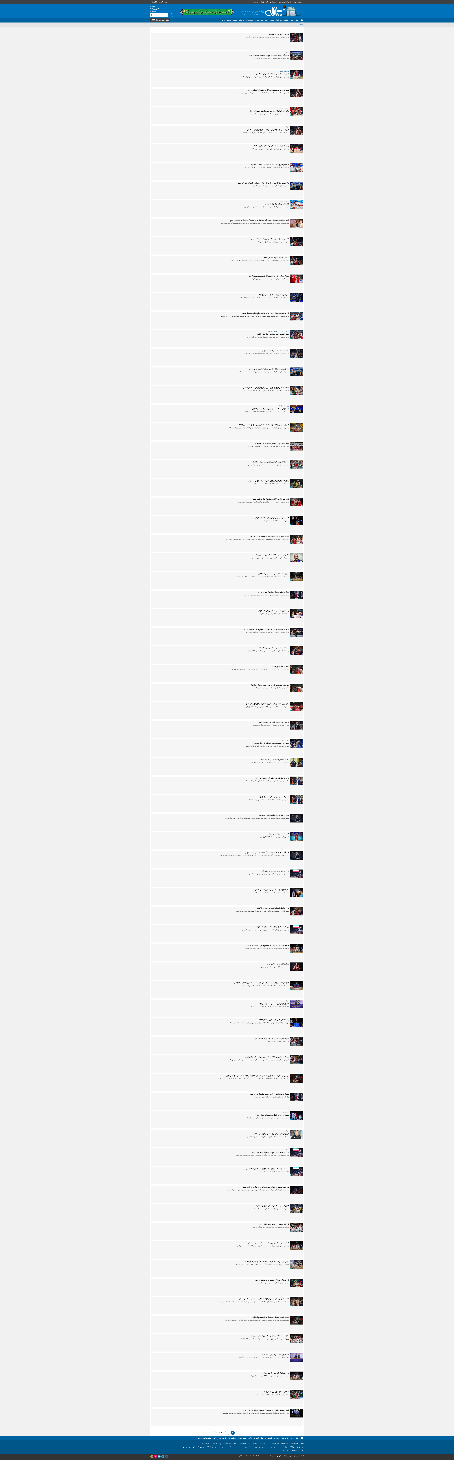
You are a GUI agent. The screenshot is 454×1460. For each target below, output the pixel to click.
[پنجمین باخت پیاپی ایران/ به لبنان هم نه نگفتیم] (296, 74)
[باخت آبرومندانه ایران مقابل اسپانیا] (296, 204)
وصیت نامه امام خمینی (244, 1443)
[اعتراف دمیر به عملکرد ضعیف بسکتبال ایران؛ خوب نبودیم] (296, 371)
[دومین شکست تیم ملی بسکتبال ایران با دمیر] (296, 576)
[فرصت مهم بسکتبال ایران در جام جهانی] (296, 353)
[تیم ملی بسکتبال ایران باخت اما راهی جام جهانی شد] (296, 929)
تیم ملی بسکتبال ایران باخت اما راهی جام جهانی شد (271, 926)
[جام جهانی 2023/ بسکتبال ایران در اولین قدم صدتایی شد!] (296, 409)
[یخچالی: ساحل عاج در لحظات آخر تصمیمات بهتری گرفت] (296, 279)
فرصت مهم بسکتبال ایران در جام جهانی (275, 350)
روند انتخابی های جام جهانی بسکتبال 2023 (274, 1019)
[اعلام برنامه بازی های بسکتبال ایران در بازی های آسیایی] (296, 241)
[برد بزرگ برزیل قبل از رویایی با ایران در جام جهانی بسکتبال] (296, 483)
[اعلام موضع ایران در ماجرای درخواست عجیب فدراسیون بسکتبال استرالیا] (296, 1301)
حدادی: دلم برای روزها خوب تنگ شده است (274, 815)
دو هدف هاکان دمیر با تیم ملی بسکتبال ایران (273, 722)
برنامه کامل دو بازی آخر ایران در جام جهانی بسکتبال (271, 145)
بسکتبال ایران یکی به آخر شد (279, 34)
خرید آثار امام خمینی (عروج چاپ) (261, 1447)
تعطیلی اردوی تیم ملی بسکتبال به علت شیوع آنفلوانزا (270, 1317)
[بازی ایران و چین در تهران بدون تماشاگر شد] (296, 1227)
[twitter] (162, 1456)
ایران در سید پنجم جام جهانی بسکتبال (275, 871)
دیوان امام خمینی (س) (273, 1443)
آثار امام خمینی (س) (285, 2)
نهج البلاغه (219, 1443)
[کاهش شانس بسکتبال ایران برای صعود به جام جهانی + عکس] (296, 1245)
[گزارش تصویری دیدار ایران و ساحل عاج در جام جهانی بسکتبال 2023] (296, 316)
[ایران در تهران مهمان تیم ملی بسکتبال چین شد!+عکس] (296, 1152)
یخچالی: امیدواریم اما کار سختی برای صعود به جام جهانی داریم (267, 1057)
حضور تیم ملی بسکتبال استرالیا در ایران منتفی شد (271, 1205)
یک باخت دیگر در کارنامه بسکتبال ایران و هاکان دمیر (271, 499)
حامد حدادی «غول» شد (280, 666)
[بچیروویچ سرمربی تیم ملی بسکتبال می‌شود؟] (296, 1004)
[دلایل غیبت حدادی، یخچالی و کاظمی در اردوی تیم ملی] (296, 1338)
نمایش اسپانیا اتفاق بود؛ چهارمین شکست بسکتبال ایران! (269, 111)
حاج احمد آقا (263, 1443)
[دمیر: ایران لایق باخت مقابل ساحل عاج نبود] (296, 297)
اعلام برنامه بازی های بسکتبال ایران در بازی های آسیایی (270, 238)
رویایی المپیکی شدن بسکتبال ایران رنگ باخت (273, 334)
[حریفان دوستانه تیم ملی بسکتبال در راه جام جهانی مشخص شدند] (296, 632)
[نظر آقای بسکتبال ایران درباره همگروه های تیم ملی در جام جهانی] (296, 855)
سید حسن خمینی (227, 1443)
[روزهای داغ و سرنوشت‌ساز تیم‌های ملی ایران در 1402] (296, 743)
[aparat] (155, 1456)
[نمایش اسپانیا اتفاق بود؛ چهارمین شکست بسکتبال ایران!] (296, 111)
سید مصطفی (255, 1443)
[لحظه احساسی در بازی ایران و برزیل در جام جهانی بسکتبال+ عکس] (296, 390)
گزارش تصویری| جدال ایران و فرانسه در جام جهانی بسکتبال (268, 129)
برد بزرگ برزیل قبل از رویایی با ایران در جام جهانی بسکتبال (268, 480)
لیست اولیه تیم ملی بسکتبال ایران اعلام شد (274, 647)
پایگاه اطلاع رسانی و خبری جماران (277, 1456)
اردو (166, 2)
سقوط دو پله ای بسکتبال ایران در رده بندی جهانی (272, 889)
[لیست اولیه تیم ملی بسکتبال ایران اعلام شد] (296, 650)
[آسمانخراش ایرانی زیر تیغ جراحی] (296, 966)
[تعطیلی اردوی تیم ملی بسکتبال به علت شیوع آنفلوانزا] (296, 1320)
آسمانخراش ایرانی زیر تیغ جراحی (277, 964)
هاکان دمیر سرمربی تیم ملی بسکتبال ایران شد (273, 796)
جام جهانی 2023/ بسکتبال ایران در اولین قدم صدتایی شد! (269, 408)
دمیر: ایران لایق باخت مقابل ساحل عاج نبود (274, 294)
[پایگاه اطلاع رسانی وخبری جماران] (262, 12)
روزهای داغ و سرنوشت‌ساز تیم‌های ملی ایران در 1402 (271, 743)
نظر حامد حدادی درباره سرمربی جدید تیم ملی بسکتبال (270, 685)
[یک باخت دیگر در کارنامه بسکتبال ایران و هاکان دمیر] (296, 502)
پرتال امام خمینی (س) (289, 1447)
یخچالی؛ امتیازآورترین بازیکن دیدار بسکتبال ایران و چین (269, 1094)
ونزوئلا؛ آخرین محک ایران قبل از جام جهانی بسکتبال (271, 462)
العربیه (161, 2)
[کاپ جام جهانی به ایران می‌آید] (296, 836)
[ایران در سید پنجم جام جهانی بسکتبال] (296, 874)
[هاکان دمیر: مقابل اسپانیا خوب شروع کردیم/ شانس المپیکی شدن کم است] (296, 186)
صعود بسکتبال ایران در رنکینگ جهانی (276, 1373)
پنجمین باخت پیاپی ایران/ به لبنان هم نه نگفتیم (272, 73)
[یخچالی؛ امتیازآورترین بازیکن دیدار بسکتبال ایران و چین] (296, 1097)
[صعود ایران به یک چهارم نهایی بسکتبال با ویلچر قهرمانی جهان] (296, 706)
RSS (302, 1450)
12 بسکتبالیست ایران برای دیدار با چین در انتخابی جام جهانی (267, 1168)
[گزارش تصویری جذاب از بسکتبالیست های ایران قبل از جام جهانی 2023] (296, 427)
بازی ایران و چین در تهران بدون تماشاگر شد (274, 1224)
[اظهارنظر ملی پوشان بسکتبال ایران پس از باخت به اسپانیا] (296, 167)
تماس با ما (285, 1450)
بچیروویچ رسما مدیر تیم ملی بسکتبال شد (275, 1354)
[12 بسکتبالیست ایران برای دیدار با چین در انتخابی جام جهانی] (296, 1171)
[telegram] (159, 1456)
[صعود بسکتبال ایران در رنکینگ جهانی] (296, 1376)
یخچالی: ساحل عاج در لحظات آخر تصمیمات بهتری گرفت (269, 276)
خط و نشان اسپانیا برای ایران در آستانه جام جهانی (272, 517)
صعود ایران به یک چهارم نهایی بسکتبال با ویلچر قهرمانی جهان (267, 703)
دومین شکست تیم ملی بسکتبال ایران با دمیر (273, 573)
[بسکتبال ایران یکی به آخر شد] (296, 37)
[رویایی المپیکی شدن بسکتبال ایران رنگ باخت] (296, 334)
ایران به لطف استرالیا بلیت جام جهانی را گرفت (273, 908)
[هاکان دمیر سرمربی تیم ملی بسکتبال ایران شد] (296, 799)
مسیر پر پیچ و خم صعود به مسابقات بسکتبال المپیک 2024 (268, 90)
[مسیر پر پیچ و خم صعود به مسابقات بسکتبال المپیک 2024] (296, 93)
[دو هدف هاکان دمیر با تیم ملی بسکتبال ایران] (296, 725)
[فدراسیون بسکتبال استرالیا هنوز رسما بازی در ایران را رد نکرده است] (296, 1190)
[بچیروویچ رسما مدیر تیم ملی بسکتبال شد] (296, 1357)
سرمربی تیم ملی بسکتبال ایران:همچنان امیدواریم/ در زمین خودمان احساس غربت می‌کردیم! (257, 1075)
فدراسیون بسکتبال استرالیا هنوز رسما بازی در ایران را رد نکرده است (266, 1187)
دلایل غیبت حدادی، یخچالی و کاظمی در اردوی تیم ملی (270, 1335)
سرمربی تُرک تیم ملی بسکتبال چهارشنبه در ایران (272, 778)
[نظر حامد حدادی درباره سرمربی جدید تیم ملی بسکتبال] (296, 688)
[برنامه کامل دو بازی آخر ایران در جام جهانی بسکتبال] (296, 148)
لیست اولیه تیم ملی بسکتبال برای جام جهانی (273, 610)
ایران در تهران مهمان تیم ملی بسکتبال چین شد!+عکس (270, 1152)
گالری (235, 1443)
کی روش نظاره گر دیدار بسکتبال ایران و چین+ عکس (271, 1133)
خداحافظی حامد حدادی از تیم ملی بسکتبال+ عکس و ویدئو (269, 55)
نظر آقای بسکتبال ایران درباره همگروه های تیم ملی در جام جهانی (267, 852)
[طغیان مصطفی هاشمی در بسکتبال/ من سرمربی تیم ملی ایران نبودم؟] (296, 1413)
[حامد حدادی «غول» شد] (296, 669)
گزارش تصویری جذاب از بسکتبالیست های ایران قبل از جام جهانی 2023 (264, 424)
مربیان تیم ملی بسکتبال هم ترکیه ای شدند (274, 759)
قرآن (214, 1443)
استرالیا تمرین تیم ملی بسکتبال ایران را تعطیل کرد (271, 1038)
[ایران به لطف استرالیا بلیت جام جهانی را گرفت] (296, 911)
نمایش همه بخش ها (162, 20)
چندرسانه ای (298, 2)
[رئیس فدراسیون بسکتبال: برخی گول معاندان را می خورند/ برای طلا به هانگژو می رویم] (296, 223)
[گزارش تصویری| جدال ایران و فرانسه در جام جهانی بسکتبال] (296, 130)
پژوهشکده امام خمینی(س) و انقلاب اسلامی (203, 1447)
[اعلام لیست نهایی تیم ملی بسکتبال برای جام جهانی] (296, 446)
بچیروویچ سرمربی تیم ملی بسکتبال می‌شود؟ (273, 1003)
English (154, 2)
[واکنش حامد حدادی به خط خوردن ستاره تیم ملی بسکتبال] (296, 539)
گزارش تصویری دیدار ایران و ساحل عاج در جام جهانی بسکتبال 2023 (265, 313)
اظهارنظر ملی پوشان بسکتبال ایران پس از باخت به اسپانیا (269, 164)
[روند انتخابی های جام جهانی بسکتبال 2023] (296, 1022)
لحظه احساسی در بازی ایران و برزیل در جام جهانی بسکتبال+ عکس (266, 387)
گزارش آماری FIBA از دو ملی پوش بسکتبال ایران (272, 1280)
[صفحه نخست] (302, 20)
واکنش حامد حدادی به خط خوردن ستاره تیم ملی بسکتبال (269, 536)
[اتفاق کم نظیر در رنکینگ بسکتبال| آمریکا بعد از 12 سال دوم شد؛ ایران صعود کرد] (296, 985)
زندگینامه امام (284, 1443)
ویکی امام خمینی (187, 1447)
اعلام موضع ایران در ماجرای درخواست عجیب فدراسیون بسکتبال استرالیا (264, 1298)
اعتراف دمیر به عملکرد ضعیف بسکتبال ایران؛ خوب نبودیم (269, 369)
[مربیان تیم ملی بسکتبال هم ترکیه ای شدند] (296, 762)
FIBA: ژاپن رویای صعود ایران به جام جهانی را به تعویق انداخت (267, 945)
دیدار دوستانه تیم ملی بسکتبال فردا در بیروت (273, 592)
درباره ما (294, 1450)
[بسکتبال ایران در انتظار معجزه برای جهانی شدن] (296, 1115)
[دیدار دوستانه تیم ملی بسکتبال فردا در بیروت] (296, 595)
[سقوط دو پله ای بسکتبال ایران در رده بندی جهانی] (296, 892)
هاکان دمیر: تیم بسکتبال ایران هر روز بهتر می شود (271, 555)
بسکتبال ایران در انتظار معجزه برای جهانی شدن (272, 1115)
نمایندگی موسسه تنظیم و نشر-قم (243, 1447)
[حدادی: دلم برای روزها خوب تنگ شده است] (296, 818)
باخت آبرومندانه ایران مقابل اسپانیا (277, 204)
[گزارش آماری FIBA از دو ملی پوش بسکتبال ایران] (296, 1283)
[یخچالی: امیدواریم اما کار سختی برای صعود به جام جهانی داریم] (296, 1059)
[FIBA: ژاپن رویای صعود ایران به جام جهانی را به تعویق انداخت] (296, 948)
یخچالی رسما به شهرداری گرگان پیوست (275, 1391)
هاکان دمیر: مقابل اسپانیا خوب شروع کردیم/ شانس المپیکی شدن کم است (263, 183)
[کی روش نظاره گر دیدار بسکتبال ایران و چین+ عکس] (296, 1134)
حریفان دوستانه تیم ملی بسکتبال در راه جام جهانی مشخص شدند (266, 629)
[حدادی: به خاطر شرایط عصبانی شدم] (296, 260)
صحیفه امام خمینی (294, 1443)
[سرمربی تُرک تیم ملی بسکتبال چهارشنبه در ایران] (296, 781)
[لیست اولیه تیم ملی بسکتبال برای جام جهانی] (296, 613)
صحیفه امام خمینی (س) (268, 2)
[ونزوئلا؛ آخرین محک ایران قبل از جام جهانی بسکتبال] (296, 464)
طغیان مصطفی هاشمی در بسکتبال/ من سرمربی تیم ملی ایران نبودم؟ (265, 1410)
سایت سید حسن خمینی (276, 1447)
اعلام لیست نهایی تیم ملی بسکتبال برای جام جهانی (271, 443)
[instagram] (151, 1456)
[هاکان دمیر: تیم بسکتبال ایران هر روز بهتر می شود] (296, 557)
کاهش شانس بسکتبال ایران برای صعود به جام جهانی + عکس (268, 1242)
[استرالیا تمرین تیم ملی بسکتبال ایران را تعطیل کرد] (296, 1041)
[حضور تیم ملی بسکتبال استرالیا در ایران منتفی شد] (296, 1208)
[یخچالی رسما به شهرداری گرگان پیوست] (296, 1394)
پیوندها (255, 2)
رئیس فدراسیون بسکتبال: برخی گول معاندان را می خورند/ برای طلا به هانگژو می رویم (259, 220)
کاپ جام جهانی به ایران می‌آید (278, 833)
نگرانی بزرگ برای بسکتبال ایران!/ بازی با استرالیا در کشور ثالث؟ (267, 1261)
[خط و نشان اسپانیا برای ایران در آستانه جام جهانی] (296, 520)
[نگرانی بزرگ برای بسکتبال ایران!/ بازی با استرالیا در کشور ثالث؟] (296, 1264)
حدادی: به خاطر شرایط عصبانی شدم (276, 257)
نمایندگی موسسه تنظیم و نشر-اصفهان (224, 1447)
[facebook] (166, 1456)
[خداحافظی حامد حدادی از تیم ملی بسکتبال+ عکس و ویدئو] (296, 55)
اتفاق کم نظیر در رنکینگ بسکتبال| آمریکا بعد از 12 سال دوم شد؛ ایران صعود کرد (261, 982)
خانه (301, 24)
